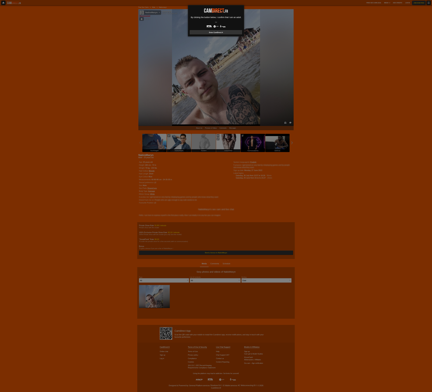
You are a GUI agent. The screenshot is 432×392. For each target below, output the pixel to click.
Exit (216, 22)
